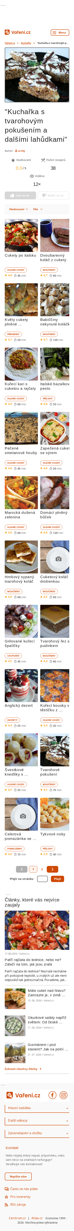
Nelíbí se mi (55, 195)
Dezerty (12, 720)
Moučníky (49, 269)
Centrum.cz (17, 1218)
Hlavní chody (15, 269)
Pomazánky (14, 848)
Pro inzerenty (20, 1197)
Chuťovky (13, 655)
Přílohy (47, 398)
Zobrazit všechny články (21, 1068)
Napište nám (18, 1176)
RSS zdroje (18, 1204)
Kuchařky (26, 43)
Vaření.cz (10, 43)
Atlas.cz (37, 1218)
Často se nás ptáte (24, 1189)
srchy (21, 151)
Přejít (57, 878)
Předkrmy (13, 334)
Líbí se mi (22, 195)
